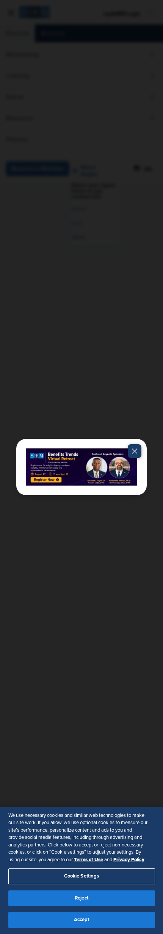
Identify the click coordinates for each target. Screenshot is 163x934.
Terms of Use (88, 860)
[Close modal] (134, 451)
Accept (81, 919)
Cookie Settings (81, 876)
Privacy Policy (128, 860)
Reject (81, 898)
